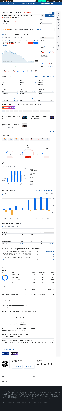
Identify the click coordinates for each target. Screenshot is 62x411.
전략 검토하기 (38, 29)
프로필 (6, 37)
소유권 (9, 37)
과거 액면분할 (19, 37)
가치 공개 (51, 20)
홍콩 (53, 259)
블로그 (3, 373)
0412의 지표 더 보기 (50, 76)
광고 (34, 376)
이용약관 (45, 408)
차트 (6, 34)
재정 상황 (17, 34)
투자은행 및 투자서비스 (50, 251)
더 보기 (3, 259)
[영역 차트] (5, 40)
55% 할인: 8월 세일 (42, 1)
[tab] (4, 139)
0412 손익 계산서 (7, 190)
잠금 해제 (21, 243)
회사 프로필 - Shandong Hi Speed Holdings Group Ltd (20, 249)
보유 (3, 267)
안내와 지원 (35, 378)
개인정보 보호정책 (51, 408)
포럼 (27, 34)
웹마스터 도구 (4, 381)
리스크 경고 (58, 408)
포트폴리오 (4, 378)
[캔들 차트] (3, 40)
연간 (2, 193)
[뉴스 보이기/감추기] (26, 40)
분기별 (6, 193)
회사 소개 (35, 373)
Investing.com (4, 127)
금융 (53, 254)
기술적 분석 (5, 135)
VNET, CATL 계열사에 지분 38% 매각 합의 (11, 117)
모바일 (3, 376)
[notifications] (57, 1)
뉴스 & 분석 (11, 34)
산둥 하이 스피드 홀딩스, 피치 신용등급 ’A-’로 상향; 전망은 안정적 (38, 117)
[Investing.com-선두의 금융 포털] (6, 1)
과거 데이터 (14, 37)
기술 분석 (23, 34)
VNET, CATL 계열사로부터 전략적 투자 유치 (11, 125)
